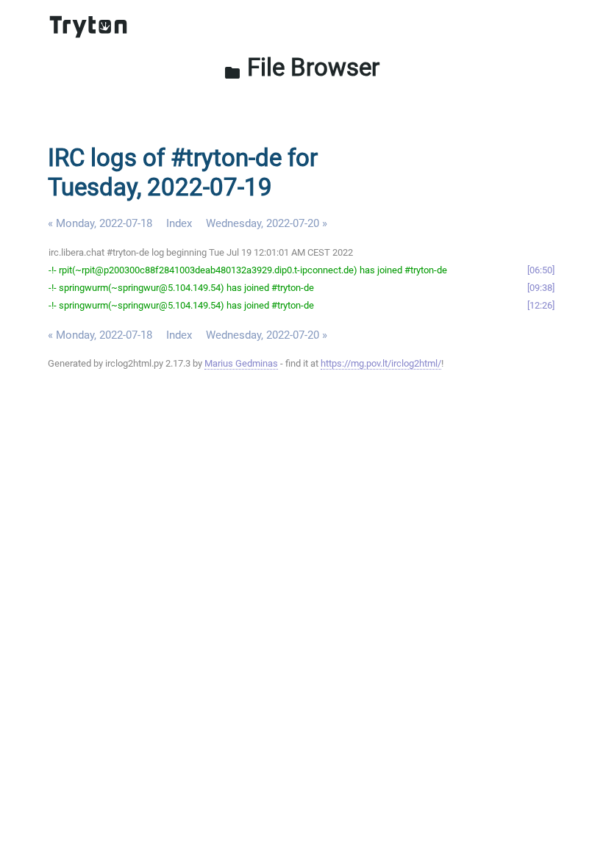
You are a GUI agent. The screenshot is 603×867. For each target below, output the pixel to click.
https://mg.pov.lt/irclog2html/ (381, 363)
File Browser (301, 67)
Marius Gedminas (241, 363)
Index (179, 223)
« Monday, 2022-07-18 (100, 223)
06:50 (540, 270)
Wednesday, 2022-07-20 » (266, 223)
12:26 (540, 305)
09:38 (540, 287)
